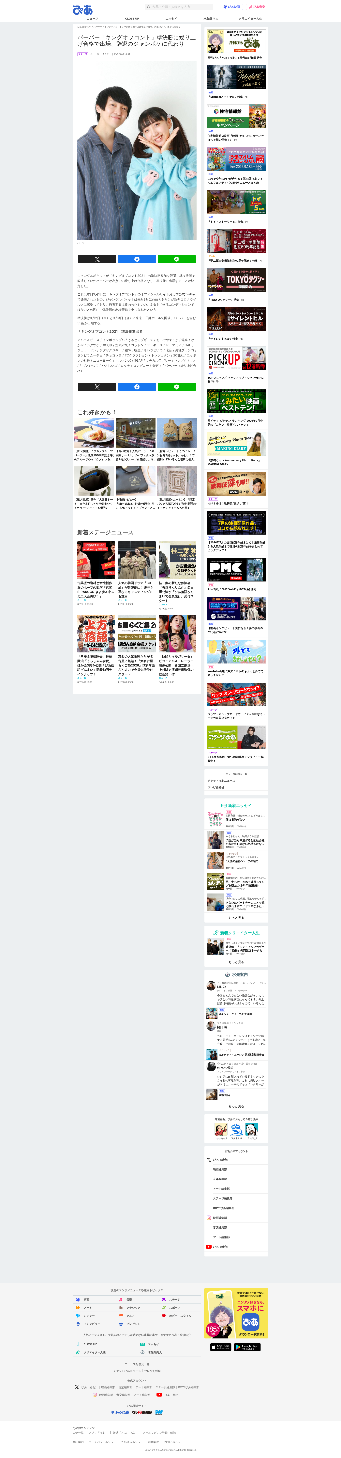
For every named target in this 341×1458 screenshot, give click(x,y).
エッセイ (171, 18)
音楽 (129, 1299)
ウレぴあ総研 (216, 787)
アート (88, 1307)
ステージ (174, 1299)
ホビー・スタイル (180, 1316)
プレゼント (133, 1324)
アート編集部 (221, 1188)
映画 (86, 1299)
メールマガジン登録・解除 (159, 1432)
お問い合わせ (172, 1442)
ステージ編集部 (222, 1198)
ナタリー (106, 54)
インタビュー (92, 1324)
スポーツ (174, 1307)
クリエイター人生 (250, 18)
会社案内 (78, 1442)
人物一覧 (78, 1432)
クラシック (133, 1307)
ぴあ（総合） (221, 1159)
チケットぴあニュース (221, 780)
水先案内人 (211, 18)
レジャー (89, 1316)
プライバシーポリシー (102, 1442)
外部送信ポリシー (132, 1442)
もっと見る (236, 917)
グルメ (130, 1316)
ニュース (92, 18)
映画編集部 (220, 1169)
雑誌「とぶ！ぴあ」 (125, 1432)
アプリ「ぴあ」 (98, 1432)
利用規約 (153, 1442)
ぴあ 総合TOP (84, 26)
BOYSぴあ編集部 (223, 1208)
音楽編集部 (220, 1179)
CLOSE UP (132, 18)
